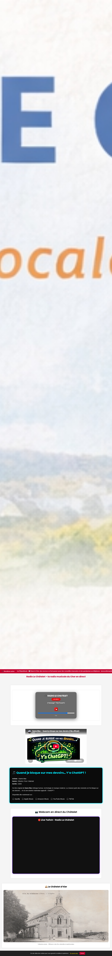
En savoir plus (74, 953)
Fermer (82, 953)
